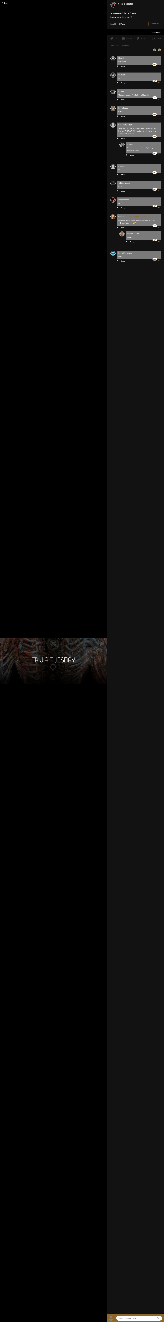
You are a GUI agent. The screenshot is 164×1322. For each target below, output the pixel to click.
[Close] (5, 3)
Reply (123, 66)
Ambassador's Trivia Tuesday (123, 13)
